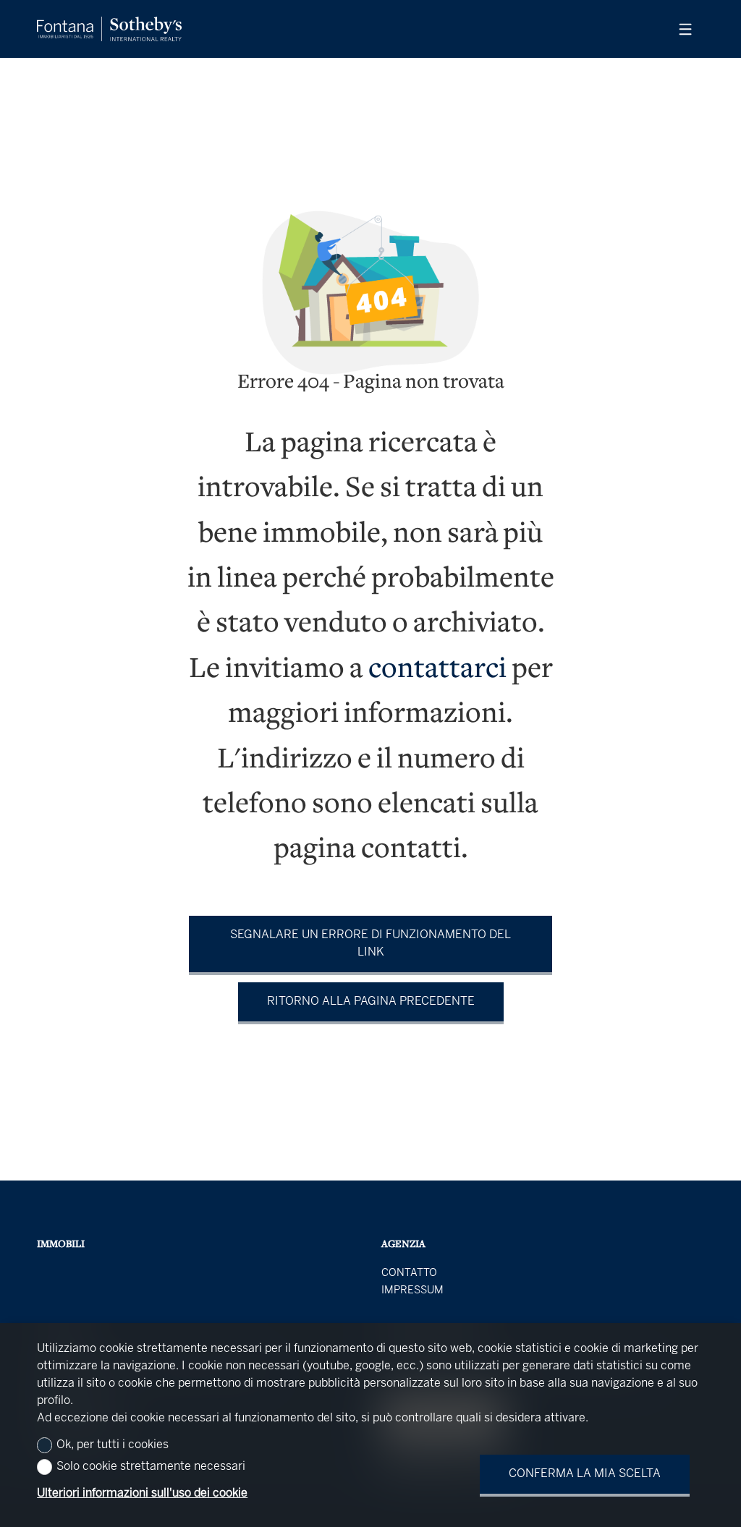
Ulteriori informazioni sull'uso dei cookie (142, 1493)
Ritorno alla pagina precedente (371, 1001)
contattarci (437, 670)
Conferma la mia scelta (585, 1473)
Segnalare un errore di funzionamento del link (370, 944)
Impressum (412, 1290)
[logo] (109, 29)
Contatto (409, 1273)
